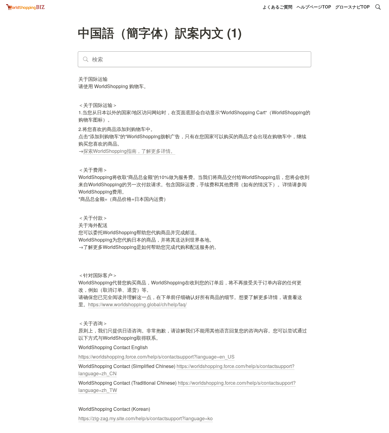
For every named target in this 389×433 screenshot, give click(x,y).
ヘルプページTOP (314, 7)
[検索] (378, 7)
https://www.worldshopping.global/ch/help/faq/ (137, 304)
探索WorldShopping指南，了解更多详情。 (129, 150)
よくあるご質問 (277, 7)
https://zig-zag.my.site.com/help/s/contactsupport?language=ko (145, 418)
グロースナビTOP (352, 7)
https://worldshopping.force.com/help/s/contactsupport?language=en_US (156, 356)
